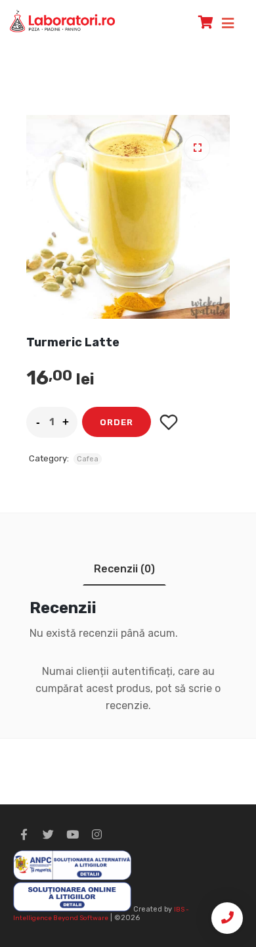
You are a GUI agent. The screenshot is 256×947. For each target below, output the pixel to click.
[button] (197, 148)
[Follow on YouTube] (72, 834)
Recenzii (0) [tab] (124, 569)
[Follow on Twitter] (47, 834)
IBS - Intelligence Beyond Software (101, 914)
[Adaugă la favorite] (169, 422)
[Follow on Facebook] (23, 834)
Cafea (87, 459)
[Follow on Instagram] (96, 834)
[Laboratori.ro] (62, 21)
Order (116, 422)
